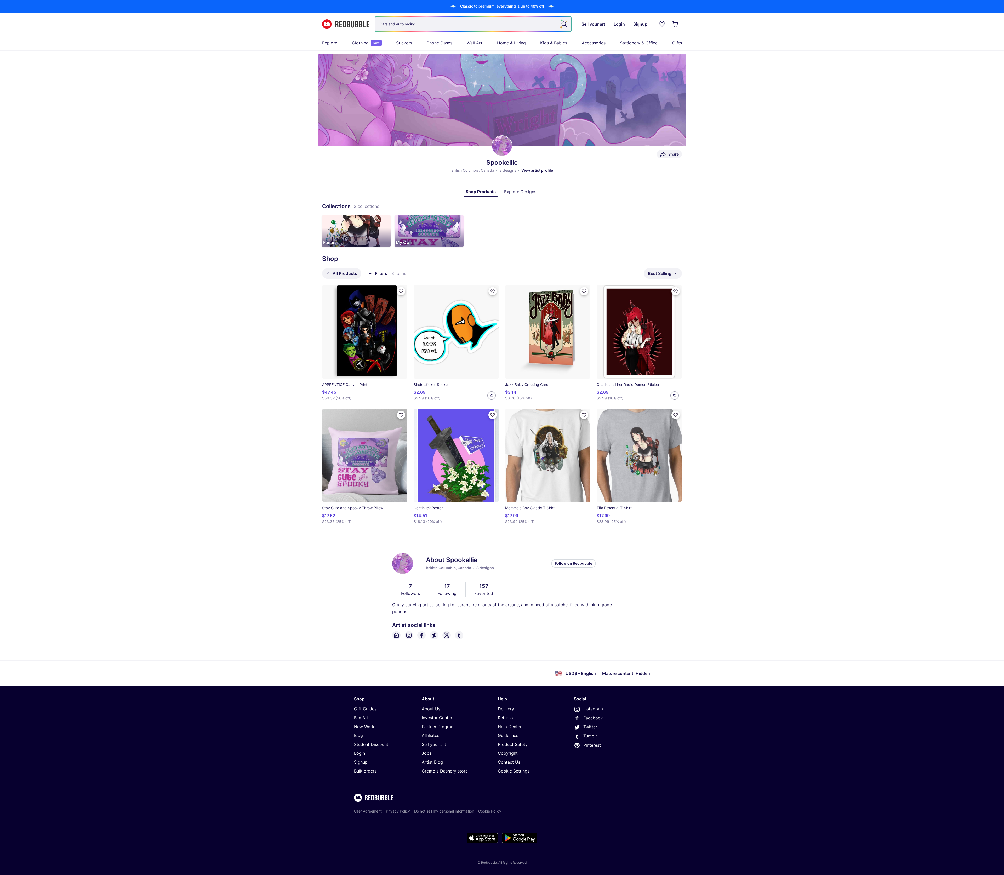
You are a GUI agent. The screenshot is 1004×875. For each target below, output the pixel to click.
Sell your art (434, 744)
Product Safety (513, 744)
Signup (361, 762)
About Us (431, 708)
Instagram (593, 708)
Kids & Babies (553, 42)
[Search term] (563, 24)
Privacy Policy (398, 811)
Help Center (510, 726)
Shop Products (481, 191)
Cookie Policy (489, 811)
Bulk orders (365, 771)
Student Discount (371, 744)
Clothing (366, 42)
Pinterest (592, 745)
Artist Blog (432, 762)
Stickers (404, 42)
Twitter (590, 726)
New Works (365, 726)
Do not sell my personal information (444, 811)
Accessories (594, 42)
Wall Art (474, 42)
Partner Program (438, 726)
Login (359, 753)
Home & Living (511, 42)
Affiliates (430, 735)
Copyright (508, 753)
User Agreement (368, 811)
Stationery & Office (639, 42)
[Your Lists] (662, 24)
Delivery (506, 708)
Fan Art (361, 717)
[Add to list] (401, 291)
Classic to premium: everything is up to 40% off (502, 6)
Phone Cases (439, 42)
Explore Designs (520, 191)
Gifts (677, 42)
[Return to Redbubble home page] (345, 24)
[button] (502, 6)
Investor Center (437, 717)
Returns (505, 717)
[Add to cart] (491, 395)
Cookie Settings (513, 771)
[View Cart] (675, 24)
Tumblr (590, 736)
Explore (329, 42)
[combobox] (473, 24)
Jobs (426, 753)
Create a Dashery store (445, 771)
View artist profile (537, 170)
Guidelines (508, 735)
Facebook (593, 717)
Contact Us (509, 762)
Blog (358, 735)
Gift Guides (365, 708)
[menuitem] (329, 43)
